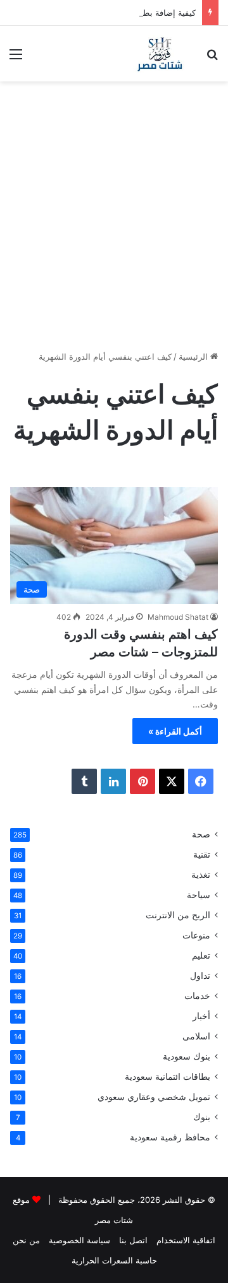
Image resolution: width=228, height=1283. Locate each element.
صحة (201, 834)
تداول (200, 976)
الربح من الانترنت (178, 915)
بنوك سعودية (186, 1056)
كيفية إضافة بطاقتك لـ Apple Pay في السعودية (113, 13)
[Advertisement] (114, 214)
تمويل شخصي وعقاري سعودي (154, 1097)
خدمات (197, 996)
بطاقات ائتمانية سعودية (167, 1077)
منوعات (196, 935)
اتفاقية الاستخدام (185, 1240)
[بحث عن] (212, 58)
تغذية (200, 875)
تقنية (201, 854)
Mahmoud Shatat (178, 617)
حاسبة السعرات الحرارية (114, 1260)
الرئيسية (194, 357)
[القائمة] (16, 58)
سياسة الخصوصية (79, 1240)
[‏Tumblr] (84, 781)
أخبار (201, 1016)
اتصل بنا (133, 1240)
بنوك (201, 1117)
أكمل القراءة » (175, 731)
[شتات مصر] (159, 54)
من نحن (26, 1240)
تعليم (201, 955)
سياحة (198, 895)
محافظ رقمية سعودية (170, 1137)
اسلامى (196, 1036)
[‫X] (171, 781)
